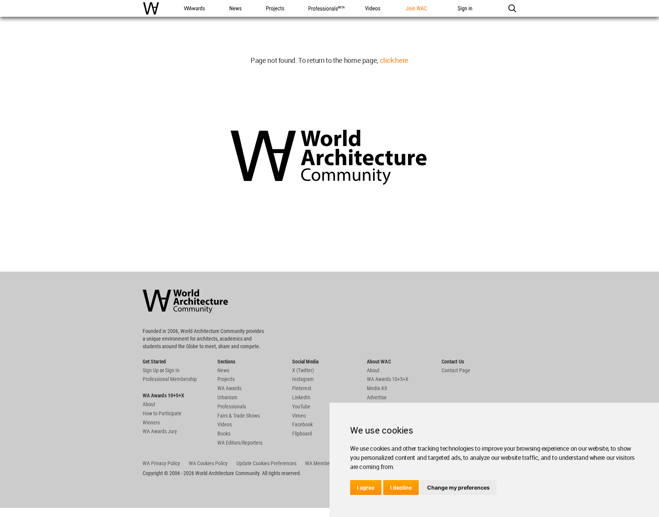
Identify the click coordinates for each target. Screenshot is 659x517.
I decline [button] (401, 487)
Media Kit (377, 388)
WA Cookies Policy (208, 463)
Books (223, 434)
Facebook (302, 424)
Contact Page (456, 370)
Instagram (303, 379)
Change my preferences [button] (458, 487)
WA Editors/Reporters (239, 443)
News (223, 370)
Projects (226, 379)
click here (394, 60)
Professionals (231, 406)
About (149, 404)
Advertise (377, 397)
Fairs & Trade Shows (238, 416)
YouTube (301, 406)
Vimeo (299, 416)
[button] (512, 8)
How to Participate (162, 413)
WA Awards (229, 388)
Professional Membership (170, 379)
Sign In (172, 370)
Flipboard (302, 434)
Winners (151, 422)
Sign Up (151, 370)
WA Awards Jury (160, 431)
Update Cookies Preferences (266, 463)
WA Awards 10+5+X (387, 379)
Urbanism (227, 397)
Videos (224, 424)
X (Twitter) (303, 370)
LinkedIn (301, 397)
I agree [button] (366, 487)
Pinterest (301, 388)
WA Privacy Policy (161, 463)
